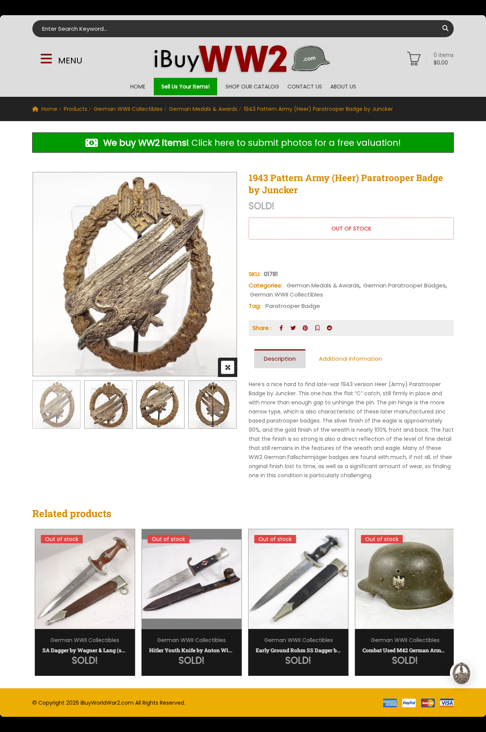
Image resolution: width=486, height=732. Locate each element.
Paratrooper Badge (292, 306)
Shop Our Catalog (252, 86)
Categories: (265, 285)
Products (75, 109)
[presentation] (37, 610)
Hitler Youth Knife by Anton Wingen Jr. (189, 650)
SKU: (254, 274)
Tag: (255, 306)
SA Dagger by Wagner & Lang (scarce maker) (83, 650)
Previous (48, 405)
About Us (343, 86)
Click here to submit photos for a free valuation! (252, 142)
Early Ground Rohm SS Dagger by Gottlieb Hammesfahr (296, 650)
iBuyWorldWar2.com (107, 703)
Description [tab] (280, 359)
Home (137, 86)
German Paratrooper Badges (404, 285)
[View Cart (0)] (414, 60)
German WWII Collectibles (128, 109)
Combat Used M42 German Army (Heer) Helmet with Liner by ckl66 (403, 650)
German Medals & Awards (203, 109)
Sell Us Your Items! (185, 86)
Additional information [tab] (350, 359)
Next (221, 405)
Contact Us (304, 86)
